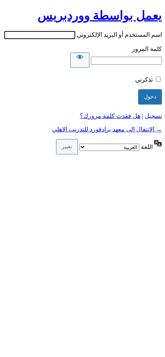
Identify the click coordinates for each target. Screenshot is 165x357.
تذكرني (144, 79)
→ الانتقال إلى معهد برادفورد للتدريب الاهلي (107, 129)
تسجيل (153, 116)
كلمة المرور (147, 49)
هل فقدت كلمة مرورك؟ (110, 116)
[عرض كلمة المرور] (79, 60)
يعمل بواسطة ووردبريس (100, 15)
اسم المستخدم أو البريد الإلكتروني (119, 34)
